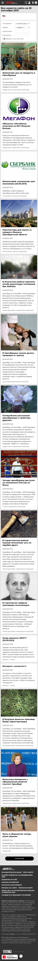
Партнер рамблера (18, 951)
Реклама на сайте (9, 888)
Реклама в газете (25, 888)
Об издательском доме (11, 872)
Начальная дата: (7, 31)
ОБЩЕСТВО (6, 851)
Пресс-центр (28, 872)
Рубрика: (5, 27)
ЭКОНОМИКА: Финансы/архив (14, 196)
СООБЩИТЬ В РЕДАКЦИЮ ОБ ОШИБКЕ (16, 895)
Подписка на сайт (9, 879)
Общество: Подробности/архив (15, 90)
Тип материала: (7, 23)
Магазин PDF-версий (10, 882)
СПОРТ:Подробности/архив (13, 506)
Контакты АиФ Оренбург (12, 885)
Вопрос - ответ (8, 659)
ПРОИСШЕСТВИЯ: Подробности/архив (17, 310)
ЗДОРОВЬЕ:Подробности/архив (15, 381)
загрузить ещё (19, 858)
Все (3, 16)
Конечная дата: (7, 35)
